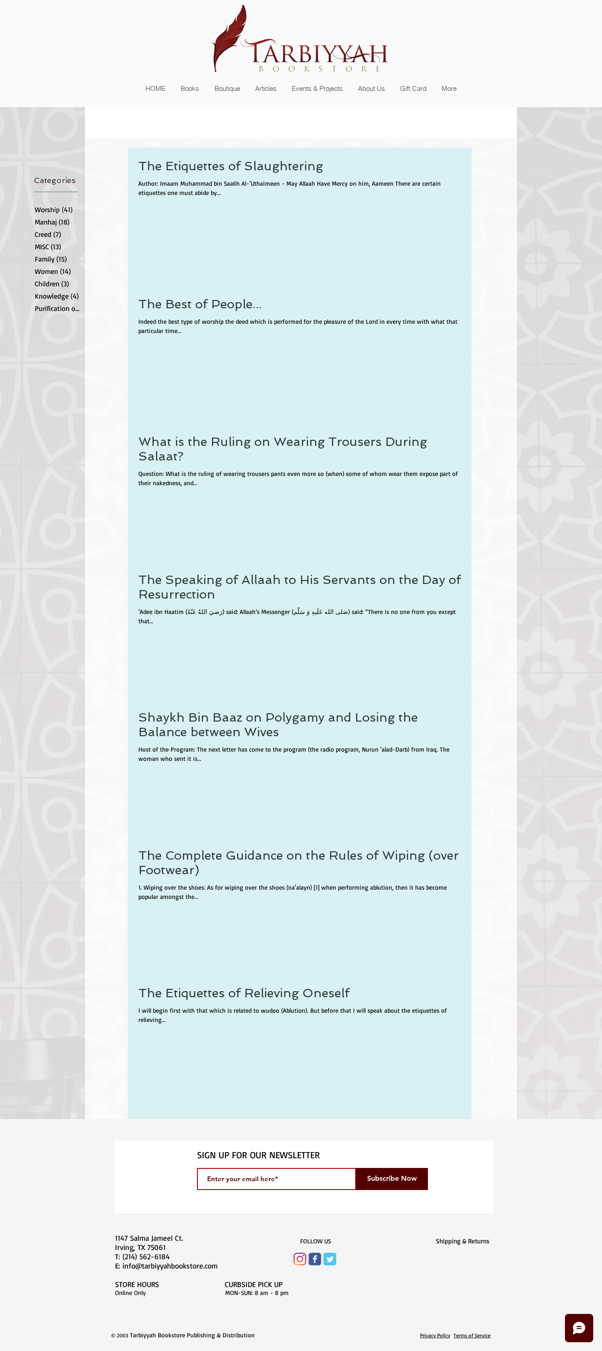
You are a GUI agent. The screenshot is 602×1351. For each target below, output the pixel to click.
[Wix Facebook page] (314, 1259)
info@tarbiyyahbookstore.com (170, 1265)
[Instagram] (300, 1259)
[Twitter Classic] (329, 1259)
